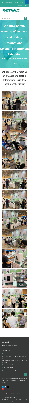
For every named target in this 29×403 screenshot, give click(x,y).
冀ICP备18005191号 (11, 397)
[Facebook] (5, 387)
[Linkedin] (3, 387)
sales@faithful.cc (8, 370)
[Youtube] (3, 389)
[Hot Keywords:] (25, 18)
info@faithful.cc (17, 370)
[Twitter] (8, 387)
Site (20, 89)
